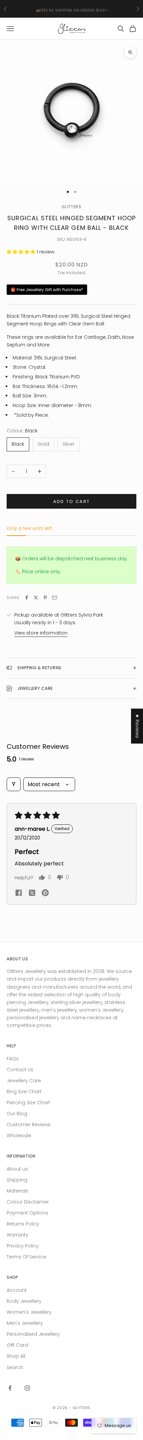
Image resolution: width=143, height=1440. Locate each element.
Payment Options (27, 1212)
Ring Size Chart (24, 1091)
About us (17, 1169)
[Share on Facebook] (26, 597)
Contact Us (20, 1069)
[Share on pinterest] (45, 892)
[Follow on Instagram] (27, 1388)
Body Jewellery (24, 1301)
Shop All (16, 1356)
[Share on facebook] (19, 892)
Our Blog (17, 1113)
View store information (41, 633)
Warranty (17, 1234)
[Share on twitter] (32, 892)
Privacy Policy (23, 1245)
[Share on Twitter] (36, 597)
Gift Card (17, 1345)
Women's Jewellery (29, 1312)
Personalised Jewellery (33, 1334)
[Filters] (14, 784)
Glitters (71, 207)
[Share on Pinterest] (45, 597)
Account (17, 1290)
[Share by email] (54, 597)
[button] (22, 251)
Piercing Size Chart (28, 1102)
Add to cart (71, 501)
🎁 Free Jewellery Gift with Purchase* (47, 289)
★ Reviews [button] (137, 726)
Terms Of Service (26, 1256)
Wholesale (19, 1135)
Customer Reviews (29, 1124)
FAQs (13, 1058)
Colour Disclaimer (28, 1202)
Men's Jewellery (25, 1323)
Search (15, 1367)
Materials (17, 1191)
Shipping (17, 1180)
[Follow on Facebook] (10, 1388)
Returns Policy (23, 1223)
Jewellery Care (24, 1080)
